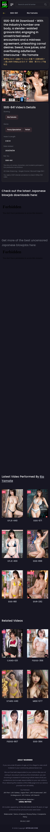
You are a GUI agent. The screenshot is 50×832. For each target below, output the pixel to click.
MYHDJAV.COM (32, 828)
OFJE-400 (12, 561)
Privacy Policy (31, 814)
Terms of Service (20, 814)
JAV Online (26, 795)
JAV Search (35, 795)
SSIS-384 (37, 741)
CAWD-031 (12, 660)
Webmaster (8, 814)
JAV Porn (7, 793)
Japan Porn (25, 793)
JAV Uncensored (36, 793)
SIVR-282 (37, 601)
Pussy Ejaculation (14, 130)
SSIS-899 (37, 561)
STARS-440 (12, 701)
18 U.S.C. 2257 (25, 821)
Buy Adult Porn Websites (25, 799)
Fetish (27, 130)
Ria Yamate (11, 117)
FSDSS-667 (12, 741)
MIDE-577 (37, 701)
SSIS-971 (37, 520)
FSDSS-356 (37, 660)
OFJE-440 (12, 520)
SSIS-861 (12, 601)
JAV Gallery (15, 793)
